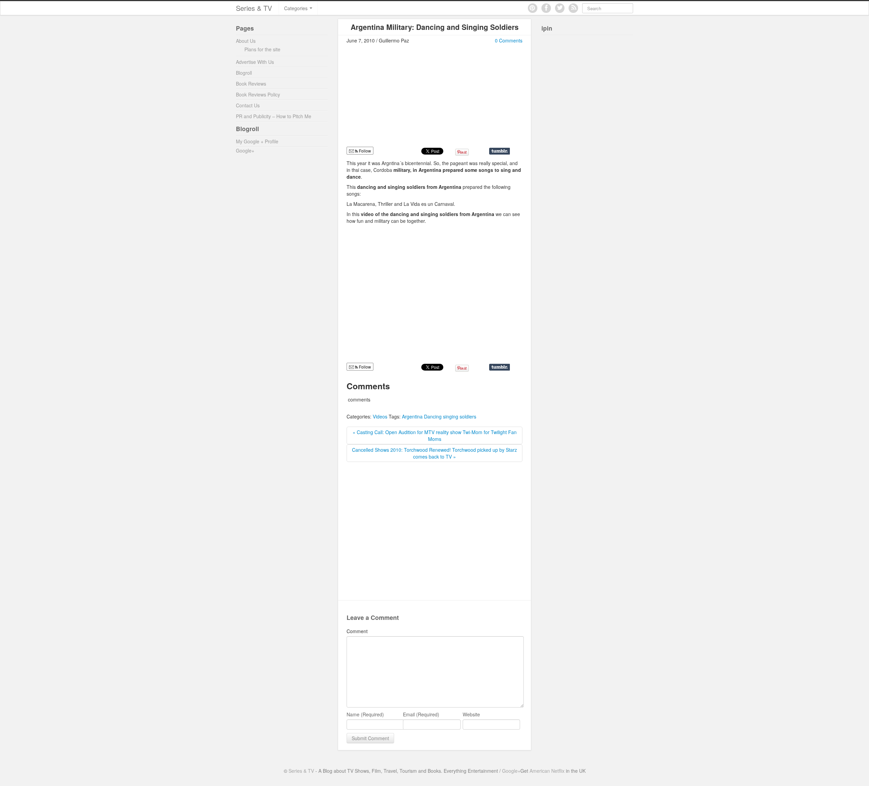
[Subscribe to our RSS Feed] (573, 8)
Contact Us (248, 105)
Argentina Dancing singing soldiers (439, 416)
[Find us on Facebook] (546, 8)
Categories (296, 8)
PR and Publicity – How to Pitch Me (273, 116)
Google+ (245, 150)
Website (471, 714)
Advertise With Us (255, 61)
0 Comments (508, 40)
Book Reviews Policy (258, 94)
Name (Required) (365, 714)
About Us (246, 40)
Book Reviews (251, 83)
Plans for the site (262, 49)
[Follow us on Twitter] (560, 8)
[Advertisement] (404, 98)
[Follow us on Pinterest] (532, 8)
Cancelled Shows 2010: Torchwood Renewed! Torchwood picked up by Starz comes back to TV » (434, 453)
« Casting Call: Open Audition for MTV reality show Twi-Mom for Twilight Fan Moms (435, 435)
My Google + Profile (257, 141)
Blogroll (244, 72)
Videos (380, 416)
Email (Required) (421, 714)
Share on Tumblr (499, 151)
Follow (364, 367)
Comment (357, 631)
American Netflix (547, 770)
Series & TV (254, 8)
